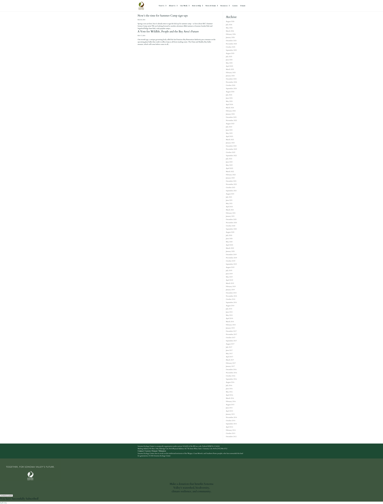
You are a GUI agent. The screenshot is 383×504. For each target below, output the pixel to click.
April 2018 (229, 318)
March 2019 (230, 283)
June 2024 (229, 98)
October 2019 (230, 261)
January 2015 (230, 414)
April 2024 (229, 104)
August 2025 (230, 53)
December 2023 (231, 117)
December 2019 (231, 254)
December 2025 (231, 41)
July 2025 (229, 56)
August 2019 (230, 267)
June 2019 (229, 274)
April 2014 (229, 427)
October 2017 (230, 337)
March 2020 (230, 248)
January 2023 (230, 143)
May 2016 (229, 392)
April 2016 (229, 395)
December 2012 (231, 436)
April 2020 (229, 245)
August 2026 (230, 21)
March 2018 (230, 322)
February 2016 (231, 401)
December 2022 (231, 146)
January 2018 (230, 328)
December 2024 (231, 79)
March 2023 (230, 139)
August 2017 (230, 344)
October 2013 (230, 433)
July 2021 (229, 197)
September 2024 (231, 88)
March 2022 (230, 171)
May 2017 (229, 353)
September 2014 (231, 424)
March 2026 (230, 31)
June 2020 (229, 238)
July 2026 (229, 25)
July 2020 (229, 235)
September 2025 (231, 50)
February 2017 (231, 363)
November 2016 (231, 373)
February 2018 (231, 325)
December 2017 (231, 331)
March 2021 (230, 210)
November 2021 (231, 184)
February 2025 (231, 72)
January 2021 (230, 216)
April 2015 (229, 411)
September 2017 (231, 341)
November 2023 (231, 120)
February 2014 (231, 430)
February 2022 (231, 175)
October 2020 (230, 226)
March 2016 (230, 398)
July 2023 (229, 127)
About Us (172, 6)
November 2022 (231, 149)
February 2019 (231, 286)
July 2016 (229, 385)
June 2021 (229, 200)
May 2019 (229, 277)
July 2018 (229, 309)
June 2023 (229, 130)
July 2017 (229, 347)
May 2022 (229, 165)
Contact (141, 451)
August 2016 (230, 382)
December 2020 (231, 219)
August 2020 (230, 232)
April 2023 (229, 136)
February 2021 (231, 213)
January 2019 (230, 290)
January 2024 (230, 114)
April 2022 (229, 168)
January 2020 (230, 251)
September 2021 (231, 191)
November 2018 (231, 296)
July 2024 (229, 95)
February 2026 (231, 34)
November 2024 (231, 82)
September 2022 (231, 155)
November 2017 (231, 334)
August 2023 (230, 124)
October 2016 (230, 376)
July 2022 (229, 159)
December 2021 (231, 181)
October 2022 (230, 152)
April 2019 (229, 280)
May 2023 (229, 133)
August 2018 (230, 306)
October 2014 (230, 420)
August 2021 (230, 194)
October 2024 (230, 85)
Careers (235, 6)
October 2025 (230, 47)
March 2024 (230, 108)
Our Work (183, 6)
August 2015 (230, 405)
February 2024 (231, 111)
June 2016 (229, 389)
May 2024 (229, 101)
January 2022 (230, 178)
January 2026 (230, 37)
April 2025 (229, 66)
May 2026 (229, 28)
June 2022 (229, 162)
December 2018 (231, 293)
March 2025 (230, 69)
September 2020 (231, 229)
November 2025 (231, 44)
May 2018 (229, 315)
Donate (242, 6)
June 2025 (229, 60)
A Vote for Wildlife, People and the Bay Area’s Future (168, 31)
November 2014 (231, 417)
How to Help (196, 6)
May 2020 (229, 242)
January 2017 (230, 366)
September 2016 (231, 379)
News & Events (210, 6)
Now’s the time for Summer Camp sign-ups (163, 15)
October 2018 (230, 299)
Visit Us (161, 6)
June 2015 (229, 408)
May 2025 (229, 63)
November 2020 (231, 223)
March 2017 (230, 360)
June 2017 (229, 350)
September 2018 (231, 302)
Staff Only (3, 503)
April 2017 (229, 357)
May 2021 (229, 203)
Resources (224, 6)
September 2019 (231, 264)
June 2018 (229, 312)
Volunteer (162, 451)
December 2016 (231, 369)
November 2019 (231, 258)
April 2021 (229, 207)
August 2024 (230, 92)
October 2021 (230, 187)
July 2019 (229, 270)
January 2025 (230, 76)
